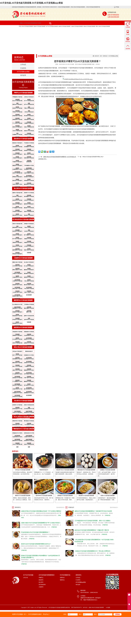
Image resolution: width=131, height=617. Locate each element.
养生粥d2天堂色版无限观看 (29, 116)
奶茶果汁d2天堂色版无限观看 (17, 405)
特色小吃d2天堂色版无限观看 (26, 26)
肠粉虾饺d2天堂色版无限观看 (17, 421)
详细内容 (54, 527)
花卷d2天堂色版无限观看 (29, 127)
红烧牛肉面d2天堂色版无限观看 (29, 173)
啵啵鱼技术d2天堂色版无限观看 (29, 370)
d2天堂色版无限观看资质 (101, 29)
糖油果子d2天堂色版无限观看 (29, 208)
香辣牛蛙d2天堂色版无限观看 (29, 250)
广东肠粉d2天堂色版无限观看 (29, 367)
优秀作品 (62, 577)
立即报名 (117, 614)
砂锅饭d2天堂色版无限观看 (29, 224)
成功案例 (84, 29)
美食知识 (71, 507)
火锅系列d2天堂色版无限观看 (23, 258)
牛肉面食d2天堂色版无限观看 (29, 143)
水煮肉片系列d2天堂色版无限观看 (29, 437)
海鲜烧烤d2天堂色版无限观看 (17, 309)
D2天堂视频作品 (70, 29)
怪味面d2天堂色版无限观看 (29, 177)
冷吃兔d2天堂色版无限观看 (17, 352)
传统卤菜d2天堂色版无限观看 (17, 332)
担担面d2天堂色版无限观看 (29, 151)
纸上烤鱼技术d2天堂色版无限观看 (17, 305)
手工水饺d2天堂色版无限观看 (17, 124)
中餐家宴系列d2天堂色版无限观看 (23, 429)
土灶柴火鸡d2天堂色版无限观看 (17, 293)
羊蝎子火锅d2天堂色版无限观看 (29, 293)
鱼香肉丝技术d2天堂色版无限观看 (29, 433)
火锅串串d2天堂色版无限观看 (17, 281)
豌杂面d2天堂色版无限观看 (17, 143)
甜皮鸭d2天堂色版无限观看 (17, 232)
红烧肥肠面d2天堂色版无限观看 (17, 170)
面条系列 (41, 580)
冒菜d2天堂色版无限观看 (17, 224)
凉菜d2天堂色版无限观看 (17, 343)
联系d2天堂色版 (50, 34)
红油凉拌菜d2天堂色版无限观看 (29, 336)
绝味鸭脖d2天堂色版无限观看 (17, 359)
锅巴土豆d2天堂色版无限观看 (17, 367)
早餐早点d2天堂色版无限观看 (23, 92)
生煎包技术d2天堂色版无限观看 (29, 359)
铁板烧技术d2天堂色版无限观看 (17, 324)
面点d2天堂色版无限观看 (17, 101)
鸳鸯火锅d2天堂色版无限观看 (17, 263)
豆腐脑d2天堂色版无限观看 (29, 124)
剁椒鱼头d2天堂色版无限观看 (29, 243)
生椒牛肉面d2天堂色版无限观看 (17, 185)
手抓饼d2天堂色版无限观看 (17, 212)
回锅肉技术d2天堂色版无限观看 (17, 433)
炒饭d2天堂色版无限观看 (29, 445)
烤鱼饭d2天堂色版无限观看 (17, 254)
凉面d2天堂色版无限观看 (17, 173)
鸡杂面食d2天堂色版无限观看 (17, 147)
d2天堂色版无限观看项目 (51, 29)
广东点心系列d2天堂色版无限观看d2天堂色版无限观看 (23, 417)
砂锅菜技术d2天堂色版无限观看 (29, 355)
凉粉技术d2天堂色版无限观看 (29, 363)
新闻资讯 (18, 34)
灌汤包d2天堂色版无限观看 (17, 105)
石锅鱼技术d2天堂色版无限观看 (17, 393)
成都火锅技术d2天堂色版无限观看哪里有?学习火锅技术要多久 (41, 523)
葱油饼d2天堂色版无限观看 (29, 216)
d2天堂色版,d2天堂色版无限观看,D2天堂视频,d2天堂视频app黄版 (31, 3)
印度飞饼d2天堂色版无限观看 (29, 378)
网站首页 (18, 29)
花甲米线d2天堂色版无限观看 (29, 374)
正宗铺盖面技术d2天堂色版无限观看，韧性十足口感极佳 (92, 520)
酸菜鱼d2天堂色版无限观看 (29, 270)
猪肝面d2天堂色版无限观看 (17, 181)
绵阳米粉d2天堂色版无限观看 (29, 158)
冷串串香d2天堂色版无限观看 (17, 266)
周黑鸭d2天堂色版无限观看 (17, 336)
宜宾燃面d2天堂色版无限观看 (29, 147)
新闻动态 (105, 56)
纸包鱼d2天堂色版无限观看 (17, 320)
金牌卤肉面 (29, 161)
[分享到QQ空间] (45, 152)
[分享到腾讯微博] (50, 152)
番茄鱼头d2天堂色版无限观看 (17, 247)
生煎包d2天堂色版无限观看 (29, 97)
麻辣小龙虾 (29, 312)
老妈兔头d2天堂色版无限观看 (17, 378)
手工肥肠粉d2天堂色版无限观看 (17, 382)
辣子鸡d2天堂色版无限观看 (17, 239)
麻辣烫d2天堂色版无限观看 (29, 278)
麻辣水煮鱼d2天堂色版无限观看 (17, 270)
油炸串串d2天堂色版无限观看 (29, 320)
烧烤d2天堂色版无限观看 (64, 26)
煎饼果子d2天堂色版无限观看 (17, 109)
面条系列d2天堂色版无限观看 (23, 138)
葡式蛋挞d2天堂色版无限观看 (29, 421)
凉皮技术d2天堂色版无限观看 (17, 397)
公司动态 (23, 64)
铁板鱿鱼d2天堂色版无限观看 (17, 316)
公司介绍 (25, 577)
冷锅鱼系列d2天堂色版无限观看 (17, 278)
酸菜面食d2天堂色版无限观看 (29, 185)
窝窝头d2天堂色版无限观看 (17, 127)
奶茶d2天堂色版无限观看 (29, 405)
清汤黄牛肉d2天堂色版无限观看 (17, 285)
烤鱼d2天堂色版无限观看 (89, 26)
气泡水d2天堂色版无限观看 (17, 413)
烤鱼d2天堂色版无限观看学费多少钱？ (93, 156)
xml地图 (108, 607)
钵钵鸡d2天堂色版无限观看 (17, 386)
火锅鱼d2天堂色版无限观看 (17, 274)
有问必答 (23, 75)
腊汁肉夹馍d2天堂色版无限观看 (29, 389)
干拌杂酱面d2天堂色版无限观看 (29, 166)
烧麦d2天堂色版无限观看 (17, 193)
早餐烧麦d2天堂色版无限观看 (17, 97)
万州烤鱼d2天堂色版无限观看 (29, 305)
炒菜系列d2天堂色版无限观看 (29, 441)
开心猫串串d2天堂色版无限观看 (17, 374)
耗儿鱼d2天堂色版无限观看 (29, 266)
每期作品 (62, 580)
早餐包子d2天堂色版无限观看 (17, 112)
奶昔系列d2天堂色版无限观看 (29, 413)
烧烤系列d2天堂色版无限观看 (23, 300)
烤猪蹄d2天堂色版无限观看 (17, 235)
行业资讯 (23, 68)
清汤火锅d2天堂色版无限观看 (17, 289)
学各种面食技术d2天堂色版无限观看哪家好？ (35, 532)
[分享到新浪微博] (48, 152)
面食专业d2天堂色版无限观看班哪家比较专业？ (36, 544)
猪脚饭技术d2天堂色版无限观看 (29, 393)
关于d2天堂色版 (32, 29)
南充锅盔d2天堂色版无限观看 (29, 197)
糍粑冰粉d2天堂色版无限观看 (17, 363)
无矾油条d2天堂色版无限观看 (29, 120)
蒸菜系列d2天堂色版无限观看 (17, 441)
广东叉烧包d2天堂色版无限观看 (29, 425)
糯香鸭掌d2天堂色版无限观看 (17, 250)
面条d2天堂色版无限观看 (39, 26)
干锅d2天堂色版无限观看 (29, 228)
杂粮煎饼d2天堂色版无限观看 (17, 120)
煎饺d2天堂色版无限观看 (29, 212)
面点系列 (41, 582)
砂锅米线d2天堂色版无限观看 (17, 116)
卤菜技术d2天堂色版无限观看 (29, 340)
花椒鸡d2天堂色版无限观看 (17, 243)
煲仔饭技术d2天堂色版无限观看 (29, 386)
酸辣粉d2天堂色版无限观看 (29, 382)
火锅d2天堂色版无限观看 (77, 26)
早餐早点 (41, 577)
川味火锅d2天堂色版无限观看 (29, 281)
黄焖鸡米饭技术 (29, 351)
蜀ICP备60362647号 (76, 607)
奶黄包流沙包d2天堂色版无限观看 (17, 425)
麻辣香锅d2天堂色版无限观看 (17, 228)
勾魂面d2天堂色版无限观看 (17, 162)
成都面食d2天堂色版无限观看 (17, 151)
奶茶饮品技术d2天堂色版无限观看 (17, 409)
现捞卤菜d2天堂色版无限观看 (29, 332)
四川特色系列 (42, 584)
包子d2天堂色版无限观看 (52, 26)
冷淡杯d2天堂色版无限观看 (29, 232)
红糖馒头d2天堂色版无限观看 (17, 135)
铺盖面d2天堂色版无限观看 (17, 166)
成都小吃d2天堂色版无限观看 (17, 370)
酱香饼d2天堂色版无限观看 (29, 204)
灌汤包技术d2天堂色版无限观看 (17, 216)
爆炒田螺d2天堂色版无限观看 (29, 309)
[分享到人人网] (53, 152)
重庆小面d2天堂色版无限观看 (103, 26)
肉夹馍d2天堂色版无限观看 (17, 197)
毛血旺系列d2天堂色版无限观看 (17, 437)
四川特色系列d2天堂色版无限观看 (23, 219)
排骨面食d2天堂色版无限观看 (29, 181)
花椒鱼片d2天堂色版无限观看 (29, 239)
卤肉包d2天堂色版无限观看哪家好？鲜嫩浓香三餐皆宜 (92, 530)
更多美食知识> (114, 507)
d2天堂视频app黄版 (33, 34)
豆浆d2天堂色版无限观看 (17, 131)
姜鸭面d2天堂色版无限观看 (17, 177)
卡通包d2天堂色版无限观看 (29, 135)
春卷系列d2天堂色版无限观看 (17, 201)
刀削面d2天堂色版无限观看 (17, 158)
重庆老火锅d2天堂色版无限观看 (29, 285)
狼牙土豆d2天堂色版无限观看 (17, 355)
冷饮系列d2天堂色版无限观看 (23, 400)
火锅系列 (41, 587)
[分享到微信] (42, 152)
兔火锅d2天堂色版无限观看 (29, 263)
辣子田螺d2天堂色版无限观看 (29, 235)
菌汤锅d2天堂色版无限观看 (29, 274)
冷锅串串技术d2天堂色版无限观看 (17, 389)
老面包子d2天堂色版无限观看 (29, 131)
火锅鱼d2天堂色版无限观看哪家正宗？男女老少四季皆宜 (92, 551)
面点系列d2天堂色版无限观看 (23, 188)
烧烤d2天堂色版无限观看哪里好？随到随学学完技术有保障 (93, 511)
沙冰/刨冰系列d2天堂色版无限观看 (29, 409)
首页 (101, 56)
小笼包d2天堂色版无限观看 (29, 112)
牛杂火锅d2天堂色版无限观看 (29, 289)
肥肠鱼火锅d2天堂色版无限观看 (17, 296)
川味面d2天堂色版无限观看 (17, 155)
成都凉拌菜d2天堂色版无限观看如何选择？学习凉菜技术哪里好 (41, 511)
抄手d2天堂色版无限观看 (29, 105)
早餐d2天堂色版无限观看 (29, 109)
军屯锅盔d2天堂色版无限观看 (17, 208)
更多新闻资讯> (60, 507)
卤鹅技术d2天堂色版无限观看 (29, 343)
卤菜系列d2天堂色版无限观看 (23, 327)
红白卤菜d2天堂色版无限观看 (17, 340)
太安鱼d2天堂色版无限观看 (29, 247)
